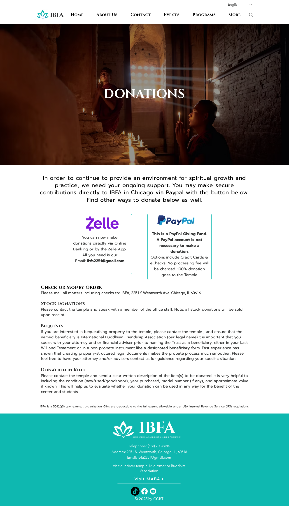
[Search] (251, 14)
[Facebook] (144, 491)
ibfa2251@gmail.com (105, 261)
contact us (139, 358)
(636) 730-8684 (159, 446)
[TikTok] (135, 491)
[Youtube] (153, 491)
